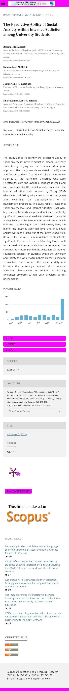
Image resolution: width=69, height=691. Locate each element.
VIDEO (11, 344)
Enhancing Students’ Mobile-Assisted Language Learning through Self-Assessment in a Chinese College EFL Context (31, 550)
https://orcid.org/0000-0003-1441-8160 (16, 94)
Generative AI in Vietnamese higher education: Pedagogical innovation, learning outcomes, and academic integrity (32, 583)
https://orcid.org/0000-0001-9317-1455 (16, 60)
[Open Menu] (3, 3)
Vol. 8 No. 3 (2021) (34, 15)
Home (6, 15)
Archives (17, 15)
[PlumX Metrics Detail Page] (13, 472)
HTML (11, 350)
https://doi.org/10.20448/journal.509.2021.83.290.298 (34, 122)
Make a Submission (18, 491)
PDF (10, 338)
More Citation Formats (19, 411)
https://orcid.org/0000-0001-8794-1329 (16, 77)
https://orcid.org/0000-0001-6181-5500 (16, 111)
